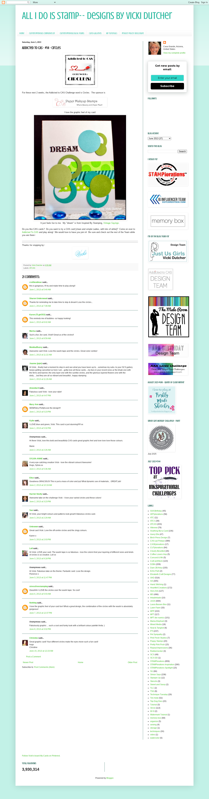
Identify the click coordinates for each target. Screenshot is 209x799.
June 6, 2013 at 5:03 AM (40, 594)
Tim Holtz (154, 698)
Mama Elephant (157, 621)
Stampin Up (155, 678)
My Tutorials (111, 33)
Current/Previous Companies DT (42, 33)
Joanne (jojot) (35, 363)
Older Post (132, 662)
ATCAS (32, 268)
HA (151, 581)
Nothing (33, 603)
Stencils (153, 681)
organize (154, 721)
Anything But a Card (159, 531)
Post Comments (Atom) (44, 667)
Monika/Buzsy (35, 347)
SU (151, 671)
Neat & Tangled (157, 628)
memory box (155, 718)
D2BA (152, 564)
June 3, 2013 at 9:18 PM (40, 558)
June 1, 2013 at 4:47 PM (40, 395)
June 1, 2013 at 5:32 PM (40, 428)
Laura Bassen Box (158, 604)
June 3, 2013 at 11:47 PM (40, 577)
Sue (31, 510)
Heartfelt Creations (158, 588)
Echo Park (154, 571)
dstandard (34, 388)
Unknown (33, 526)
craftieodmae (35, 282)
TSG (152, 691)
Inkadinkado (155, 598)
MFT (152, 614)
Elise (31, 478)
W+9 (152, 711)
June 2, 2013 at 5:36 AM (40, 469)
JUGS (152, 601)
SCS (152, 654)
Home (21, 33)
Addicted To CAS (30, 232)
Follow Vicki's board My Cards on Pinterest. (41, 756)
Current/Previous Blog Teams (72, 33)
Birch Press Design (158, 537)
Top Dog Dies (156, 701)
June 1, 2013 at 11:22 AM (40, 355)
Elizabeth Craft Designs (160, 574)
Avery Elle (154, 534)
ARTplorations (156, 514)
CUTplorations (156, 547)
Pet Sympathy (156, 634)
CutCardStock (156, 561)
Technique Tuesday (159, 694)
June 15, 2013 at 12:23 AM (41, 651)
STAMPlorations (157, 661)
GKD (152, 578)
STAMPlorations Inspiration (162, 664)
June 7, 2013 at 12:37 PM (40, 613)
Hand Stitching (156, 584)
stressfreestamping (38, 586)
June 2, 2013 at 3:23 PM (40, 501)
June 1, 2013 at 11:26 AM (40, 379)
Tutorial (153, 705)
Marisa (32, 331)
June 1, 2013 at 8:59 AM (40, 338)
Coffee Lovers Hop (158, 554)
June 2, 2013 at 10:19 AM (40, 485)
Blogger (109, 778)
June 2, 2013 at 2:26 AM (40, 450)
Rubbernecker (156, 651)
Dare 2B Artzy (156, 568)
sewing (153, 724)
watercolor (155, 738)
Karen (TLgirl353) (37, 315)
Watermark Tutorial (158, 714)
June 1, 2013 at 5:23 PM (40, 412)
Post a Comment (33, 657)
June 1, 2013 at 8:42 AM (40, 322)
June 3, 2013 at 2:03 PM (40, 539)
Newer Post (28, 662)
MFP (152, 611)
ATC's (152, 521)
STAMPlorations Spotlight (161, 668)
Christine (33, 638)
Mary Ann (33, 404)
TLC (152, 688)
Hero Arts (154, 591)
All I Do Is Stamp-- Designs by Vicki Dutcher (97, 15)
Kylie (31, 420)
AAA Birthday (156, 511)
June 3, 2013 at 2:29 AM (40, 518)
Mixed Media (156, 624)
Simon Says (155, 674)
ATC (152, 517)
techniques (155, 731)
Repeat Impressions (159, 648)
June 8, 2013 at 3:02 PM (40, 629)
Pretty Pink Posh (157, 644)
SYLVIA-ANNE (36, 458)
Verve (152, 708)
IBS (151, 594)
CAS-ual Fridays (157, 541)
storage (153, 728)
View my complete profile (174, 53)
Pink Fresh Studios (158, 638)
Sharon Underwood (38, 298)
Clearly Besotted (157, 551)
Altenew (153, 527)
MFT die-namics (157, 618)
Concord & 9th (156, 557)
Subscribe (167, 86)
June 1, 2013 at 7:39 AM (40, 306)
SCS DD (154, 658)
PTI (151, 631)
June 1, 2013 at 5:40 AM (40, 289)
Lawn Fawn (155, 608)
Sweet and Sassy (158, 684)
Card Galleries (95, 33)
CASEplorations (157, 544)
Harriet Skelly (35, 494)
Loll (31, 548)
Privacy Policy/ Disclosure (133, 33)
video (152, 734)
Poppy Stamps (156, 641)
